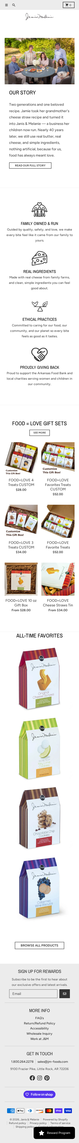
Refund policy (17, 1123)
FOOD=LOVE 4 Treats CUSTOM (21, 482)
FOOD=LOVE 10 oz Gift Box (21, 602)
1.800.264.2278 (22, 1062)
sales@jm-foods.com (52, 1062)
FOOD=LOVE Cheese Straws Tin (58, 602)
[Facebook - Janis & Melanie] (32, 1078)
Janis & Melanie (29, 1119)
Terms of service (60, 1123)
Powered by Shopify (55, 1119)
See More (39, 432)
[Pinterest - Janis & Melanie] (47, 1078)
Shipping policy (25, 1126)
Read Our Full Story (30, 165)
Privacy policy (38, 1123)
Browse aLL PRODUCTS (39, 945)
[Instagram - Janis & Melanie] (39, 1078)
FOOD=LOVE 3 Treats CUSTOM (21, 545)
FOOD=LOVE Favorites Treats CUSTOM (58, 484)
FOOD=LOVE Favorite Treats (58, 545)
